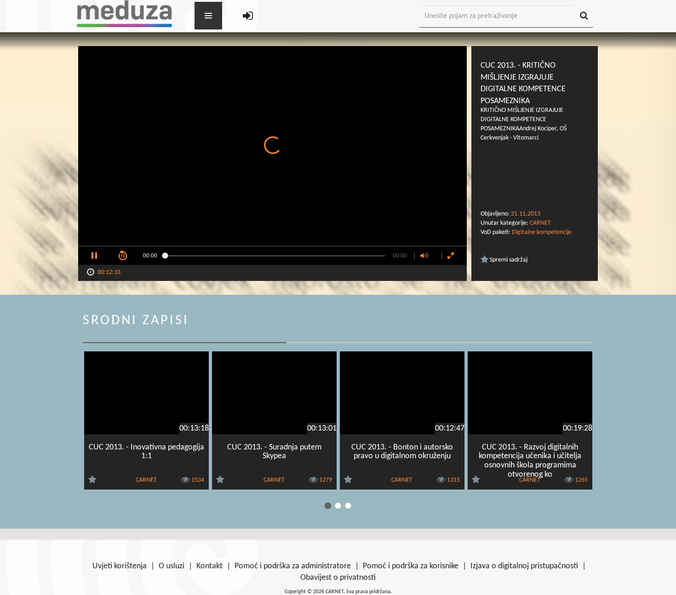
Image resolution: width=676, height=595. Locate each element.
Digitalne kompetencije (542, 232)
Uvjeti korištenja (119, 566)
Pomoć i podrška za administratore (293, 566)
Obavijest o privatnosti (338, 578)
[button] (94, 255)
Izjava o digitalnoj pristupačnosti (524, 566)
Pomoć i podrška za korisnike (410, 566)
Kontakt (209, 566)
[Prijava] (248, 17)
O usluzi (171, 566)
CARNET (540, 223)
